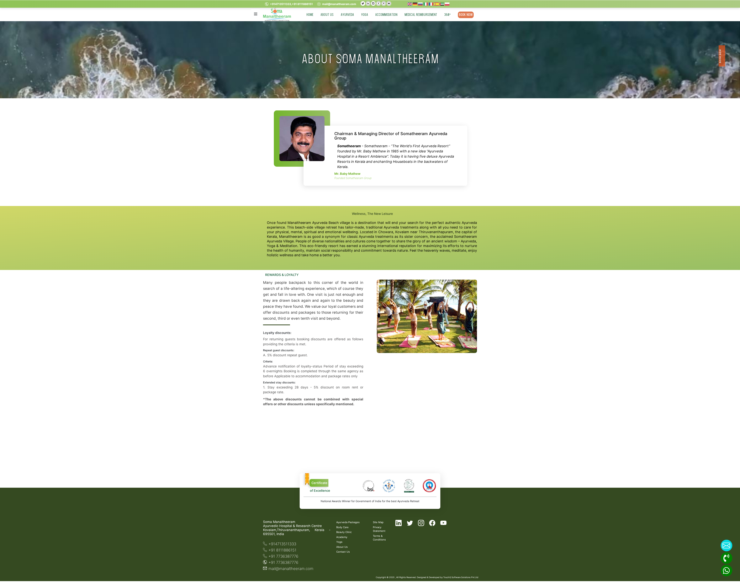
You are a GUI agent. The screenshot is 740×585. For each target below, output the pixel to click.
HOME (309, 14)
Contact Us (343, 551)
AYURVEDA (347, 14)
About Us (342, 546)
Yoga (339, 541)
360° (447, 14)
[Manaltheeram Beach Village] (363, 3)
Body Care (342, 527)
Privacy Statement (379, 529)
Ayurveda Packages (348, 522)
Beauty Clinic (344, 532)
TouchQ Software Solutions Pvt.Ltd (460, 577)
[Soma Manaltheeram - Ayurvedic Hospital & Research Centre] (277, 14)
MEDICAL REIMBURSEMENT (420, 14)
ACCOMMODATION (386, 14)
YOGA (364, 14)
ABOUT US (327, 14)
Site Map (378, 522)
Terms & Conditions (379, 537)
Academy (341, 537)
